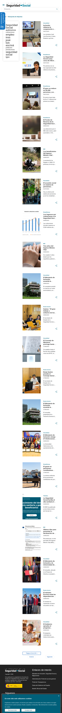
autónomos (11, 30)
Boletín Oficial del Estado (39, 688)
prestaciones (10, 49)
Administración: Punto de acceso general (44, 679)
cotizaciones (10, 32)
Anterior (31, 657)
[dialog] (31, 703)
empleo (10, 34)
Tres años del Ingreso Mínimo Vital (49, 248)
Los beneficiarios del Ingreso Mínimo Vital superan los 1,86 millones (49, 155)
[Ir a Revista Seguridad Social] (21, 5)
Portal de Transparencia (39, 682)
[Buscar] (57, 9)
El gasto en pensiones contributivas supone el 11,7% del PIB (49, 470)
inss (8, 37)
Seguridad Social (12, 26)
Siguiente (49, 657)
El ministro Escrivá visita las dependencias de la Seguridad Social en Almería (49, 596)
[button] (56, 45)
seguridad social (11, 53)
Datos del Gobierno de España (41, 685)
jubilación (9, 47)
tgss (8, 57)
